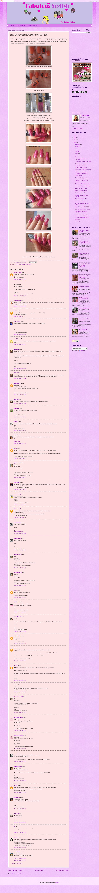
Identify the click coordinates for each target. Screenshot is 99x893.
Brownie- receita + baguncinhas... (82, 215)
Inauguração (77, 222)
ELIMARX (16, 349)
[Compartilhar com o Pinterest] (36, 262)
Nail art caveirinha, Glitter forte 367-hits (83, 203)
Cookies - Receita (78, 175)
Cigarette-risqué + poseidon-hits (82, 217)
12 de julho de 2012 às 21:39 (20, 808)
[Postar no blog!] (31, 262)
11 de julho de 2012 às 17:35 (20, 316)
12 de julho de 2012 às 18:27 (20, 730)
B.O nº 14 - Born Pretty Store (81, 190)
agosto (76, 153)
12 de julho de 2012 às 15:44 (20, 661)
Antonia (15, 837)
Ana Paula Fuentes (18, 852)
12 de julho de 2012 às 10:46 (20, 533)
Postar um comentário (17, 863)
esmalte (23, 264)
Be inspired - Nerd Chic (80, 201)
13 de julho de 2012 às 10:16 (20, 832)
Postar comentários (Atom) (18, 873)
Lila (14, 827)
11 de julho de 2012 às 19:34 (20, 394)
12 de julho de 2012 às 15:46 (20, 680)
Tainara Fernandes (18, 766)
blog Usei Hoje (17, 321)
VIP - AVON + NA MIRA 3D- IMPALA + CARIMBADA (81, 172)
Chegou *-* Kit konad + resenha (82, 178)
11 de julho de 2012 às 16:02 (20, 279)
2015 (75, 135)
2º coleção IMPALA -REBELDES (82, 207)
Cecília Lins (16, 813)
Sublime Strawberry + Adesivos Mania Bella (82, 158)
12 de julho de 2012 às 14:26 (20, 631)
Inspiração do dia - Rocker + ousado (82, 209)
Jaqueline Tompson (18, 494)
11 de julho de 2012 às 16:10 (20, 295)
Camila (15, 435)
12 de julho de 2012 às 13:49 (20, 612)
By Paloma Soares (18, 463)
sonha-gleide (16, 482)
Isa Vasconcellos (17, 522)
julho (76, 156)
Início (12, 25)
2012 (75, 142)
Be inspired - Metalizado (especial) (82, 183)
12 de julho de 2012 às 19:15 (20, 761)
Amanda (16, 753)
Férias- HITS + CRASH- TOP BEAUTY (81, 180)
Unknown (16, 311)
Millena (15, 448)
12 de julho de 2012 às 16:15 (20, 692)
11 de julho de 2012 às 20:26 (20, 417)
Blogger (57, 882)
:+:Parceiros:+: (33, 25)
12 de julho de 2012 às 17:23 (20, 712)
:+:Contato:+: (21, 25)
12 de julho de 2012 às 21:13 (20, 792)
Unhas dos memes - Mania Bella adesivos (84, 319)
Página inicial (39, 870)
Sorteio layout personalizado (20, 858)
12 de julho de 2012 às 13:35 (20, 597)
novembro (77, 146)
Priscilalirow (16, 408)
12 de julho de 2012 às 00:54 (20, 477)
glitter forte (28, 264)
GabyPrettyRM (18, 262)
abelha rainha (18, 264)
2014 (75, 137)
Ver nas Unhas (17, 441)
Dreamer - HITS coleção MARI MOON (81, 195)
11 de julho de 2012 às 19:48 (20, 403)
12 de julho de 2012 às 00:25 (20, 458)
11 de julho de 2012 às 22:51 (20, 443)
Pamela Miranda (17, 616)
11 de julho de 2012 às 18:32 (20, 344)
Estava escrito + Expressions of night (83, 169)
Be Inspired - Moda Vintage (81, 188)
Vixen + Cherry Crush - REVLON (82, 186)
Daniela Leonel (17, 339)
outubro (77, 149)
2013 (75, 139)
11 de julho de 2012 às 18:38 (20, 368)
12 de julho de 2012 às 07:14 (20, 517)
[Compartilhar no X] (33, 262)
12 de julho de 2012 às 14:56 (20, 643)
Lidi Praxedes (17, 602)
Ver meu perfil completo (77, 128)
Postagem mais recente (15, 870)
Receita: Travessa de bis (80, 193)
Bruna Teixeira (17, 383)
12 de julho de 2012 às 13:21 (20, 567)
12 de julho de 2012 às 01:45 (20, 489)
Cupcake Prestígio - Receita (81, 167)
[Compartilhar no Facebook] (34, 262)
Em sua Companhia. (18, 717)
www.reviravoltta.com (18, 531)
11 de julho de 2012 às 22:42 (20, 430)
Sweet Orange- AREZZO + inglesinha (81, 212)
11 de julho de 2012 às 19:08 (20, 378)
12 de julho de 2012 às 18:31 (20, 748)
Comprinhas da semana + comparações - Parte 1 (80, 164)
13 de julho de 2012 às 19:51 (20, 847)
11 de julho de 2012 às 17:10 (20, 306)
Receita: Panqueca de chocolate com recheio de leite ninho (84, 242)
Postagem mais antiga (62, 870)
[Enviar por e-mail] (30, 262)
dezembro (77, 144)
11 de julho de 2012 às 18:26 (20, 334)
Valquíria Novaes (17, 272)
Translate (83, 350)
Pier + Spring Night (83, 329)
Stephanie (16, 421)
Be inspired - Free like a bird (81, 198)
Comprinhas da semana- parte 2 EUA (83, 161)
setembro (77, 151)
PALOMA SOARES (18, 696)
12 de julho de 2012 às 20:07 (20, 780)
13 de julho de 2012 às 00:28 (20, 822)
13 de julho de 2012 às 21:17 (20, 860)
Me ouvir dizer (17, 636)
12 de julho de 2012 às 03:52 (20, 504)
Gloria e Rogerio (17, 509)
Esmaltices (77, 219)
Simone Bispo (17, 797)
